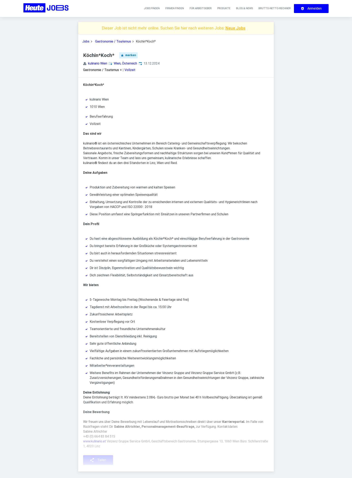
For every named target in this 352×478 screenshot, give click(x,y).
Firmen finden (174, 8)
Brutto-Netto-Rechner (274, 8)
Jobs (85, 41)
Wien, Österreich (125, 63)
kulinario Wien (97, 63)
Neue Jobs (235, 28)
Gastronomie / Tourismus (113, 41)
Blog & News (244, 8)
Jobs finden (152, 8)
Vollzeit (129, 70)
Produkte (223, 8)
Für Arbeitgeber (201, 8)
